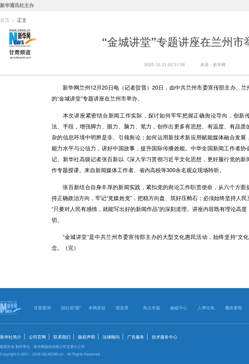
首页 (5, 19)
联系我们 (61, 337)
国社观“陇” (71, 307)
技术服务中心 (164, 337)
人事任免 (206, 307)
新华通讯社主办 (17, 5)
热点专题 (151, 307)
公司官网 (37, 337)
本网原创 (96, 307)
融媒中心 (178, 307)
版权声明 (86, 337)
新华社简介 (10, 337)
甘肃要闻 (42, 307)
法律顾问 (111, 337)
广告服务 (135, 337)
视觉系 (122, 307)
